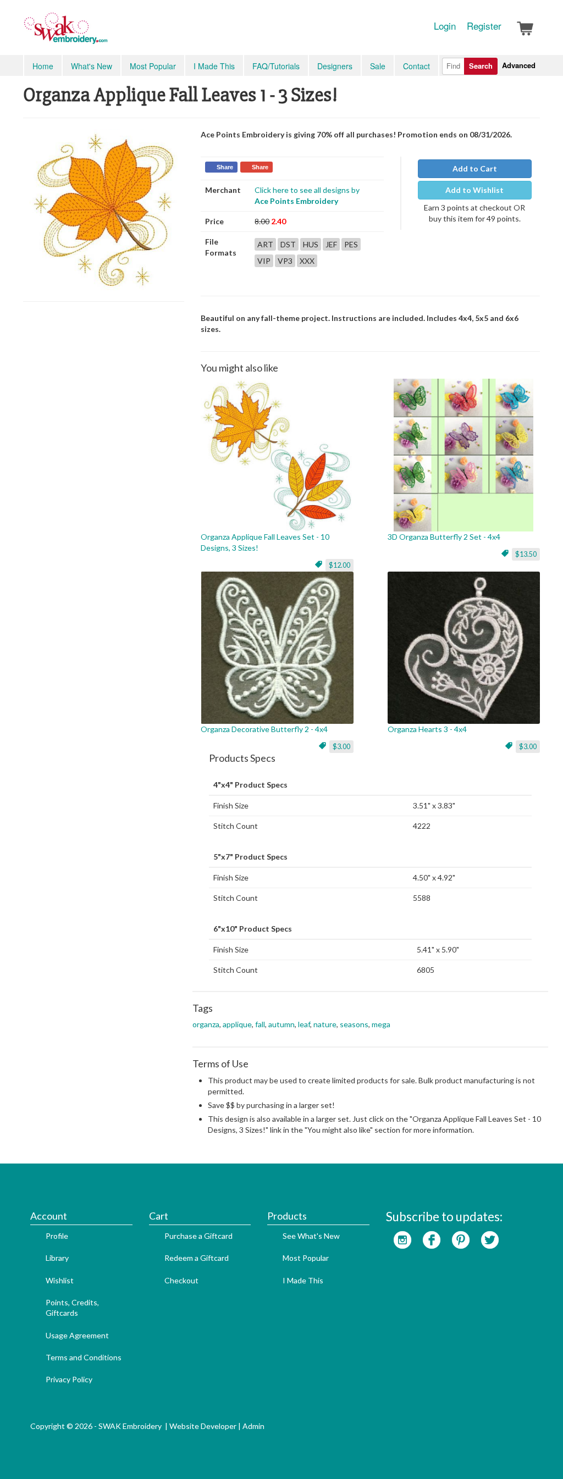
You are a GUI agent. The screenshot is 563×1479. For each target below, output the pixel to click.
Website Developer (202, 1426)
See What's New (311, 1235)
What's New (91, 65)
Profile (57, 1235)
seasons (354, 1024)
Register (484, 25)
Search (481, 65)
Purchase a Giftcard (198, 1235)
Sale (377, 65)
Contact (416, 65)
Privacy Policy (69, 1379)
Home (42, 65)
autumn (281, 1024)
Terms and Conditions (84, 1357)
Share (225, 167)
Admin (253, 1426)
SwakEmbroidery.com (105, 33)
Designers (334, 65)
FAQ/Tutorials (276, 65)
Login (445, 25)
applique (237, 1024)
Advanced (519, 65)
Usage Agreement (77, 1335)
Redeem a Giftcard (196, 1257)
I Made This (214, 65)
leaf (304, 1024)
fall (260, 1024)
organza (205, 1024)
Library (57, 1257)
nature (324, 1024)
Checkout (181, 1280)
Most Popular (153, 65)
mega (381, 1024)
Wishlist (60, 1280)
